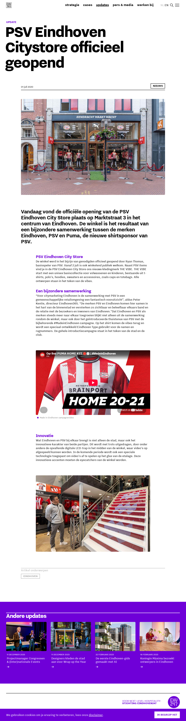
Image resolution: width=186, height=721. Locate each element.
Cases (87, 5)
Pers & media (123, 5)
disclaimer (96, 715)
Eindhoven (30, 576)
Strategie (72, 5)
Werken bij (145, 5)
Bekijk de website (151, 702)
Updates (102, 5)
